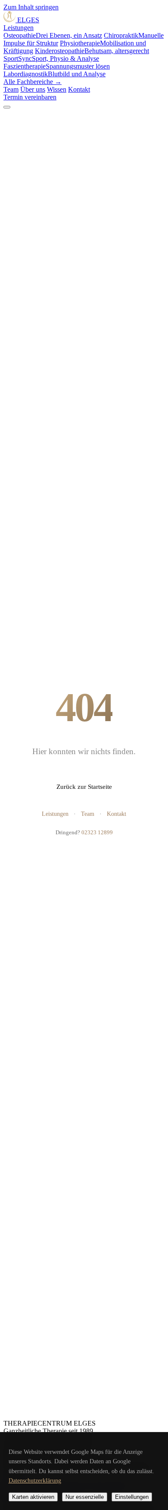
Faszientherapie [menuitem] (56, 66)
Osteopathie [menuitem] (52, 35)
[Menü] (6, 107)
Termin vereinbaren (29, 97)
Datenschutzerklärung (35, 1480)
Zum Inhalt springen (31, 7)
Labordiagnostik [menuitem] (54, 74)
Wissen (56, 89)
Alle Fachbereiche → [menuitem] (32, 81)
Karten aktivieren (33, 1497)
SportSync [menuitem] (51, 58)
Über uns (32, 89)
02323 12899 (97, 833)
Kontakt (79, 89)
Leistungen (18, 27)
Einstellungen (132, 1497)
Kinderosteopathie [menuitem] (92, 50)
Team (11, 89)
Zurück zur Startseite (84, 786)
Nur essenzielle (84, 1497)
